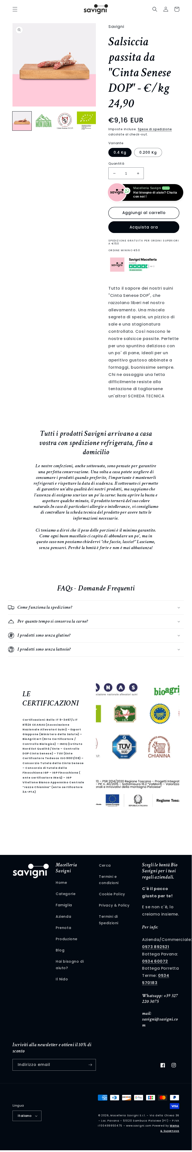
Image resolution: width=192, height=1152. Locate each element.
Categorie (65, 893)
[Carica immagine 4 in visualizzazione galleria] (86, 121)
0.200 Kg (148, 152)
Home (61, 882)
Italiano (24, 1115)
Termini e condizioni (109, 879)
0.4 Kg (120, 152)
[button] (14, 9)
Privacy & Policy (114, 905)
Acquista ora (144, 227)
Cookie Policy (112, 894)
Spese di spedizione (155, 129)
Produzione (66, 938)
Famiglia (64, 905)
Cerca (105, 865)
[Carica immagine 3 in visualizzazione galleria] (64, 121)
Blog (60, 950)
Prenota (63, 927)
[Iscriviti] (90, 1065)
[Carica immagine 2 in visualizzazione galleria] (43, 121)
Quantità (116, 163)
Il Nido (62, 979)
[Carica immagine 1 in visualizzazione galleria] (21, 121)
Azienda (63, 916)
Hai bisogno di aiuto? (70, 964)
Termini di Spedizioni (108, 919)
